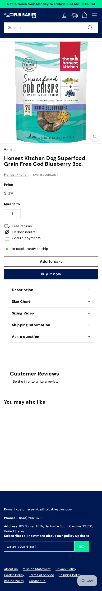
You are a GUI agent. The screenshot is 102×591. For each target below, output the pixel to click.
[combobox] (51, 27)
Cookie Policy (14, 575)
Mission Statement (37, 569)
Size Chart (21, 301)
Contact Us (37, 581)
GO (82, 546)
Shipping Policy (70, 575)
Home (8, 149)
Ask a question (25, 336)
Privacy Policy (66, 569)
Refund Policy (14, 581)
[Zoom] (95, 136)
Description (22, 290)
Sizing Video (23, 313)
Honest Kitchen (16, 174)
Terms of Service (41, 575)
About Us (11, 569)
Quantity (12, 204)
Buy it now (51, 274)
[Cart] (84, 15)
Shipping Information (31, 325)
